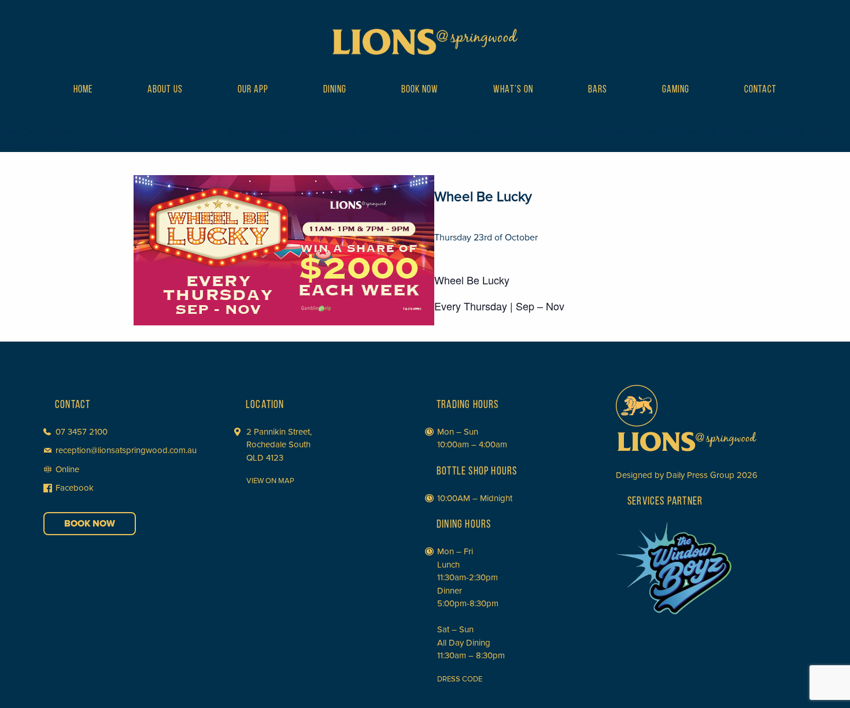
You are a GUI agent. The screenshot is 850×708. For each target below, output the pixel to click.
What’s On (513, 90)
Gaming (675, 90)
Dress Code (459, 679)
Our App (253, 90)
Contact (760, 90)
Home (83, 90)
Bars (597, 90)
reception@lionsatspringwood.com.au (126, 450)
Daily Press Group (700, 475)
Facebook (75, 488)
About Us (165, 90)
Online (67, 469)
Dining (334, 90)
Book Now (419, 90)
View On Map (270, 480)
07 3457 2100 (82, 432)
